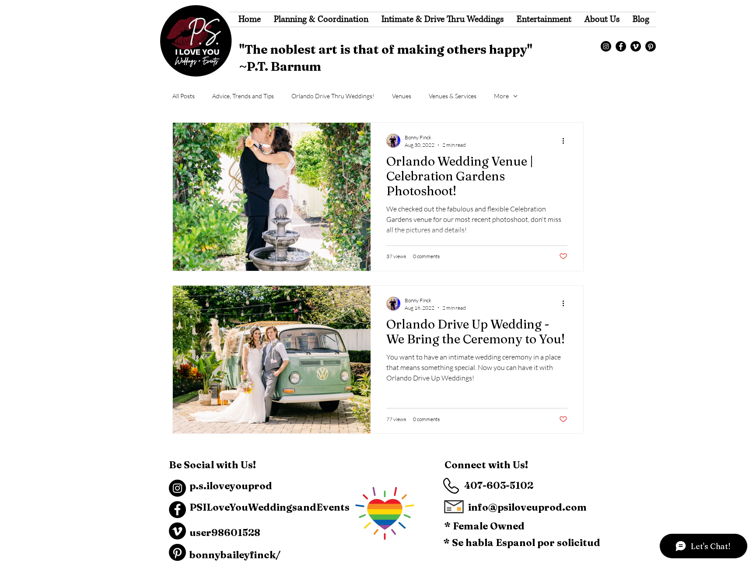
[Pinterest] (650, 46)
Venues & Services (452, 96)
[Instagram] (606, 46)
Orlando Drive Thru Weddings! (332, 96)
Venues (401, 96)
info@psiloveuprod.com (527, 507)
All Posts (183, 96)
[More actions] (566, 140)
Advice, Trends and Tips (243, 96)
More (501, 96)
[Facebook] (621, 46)
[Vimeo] (635, 46)
